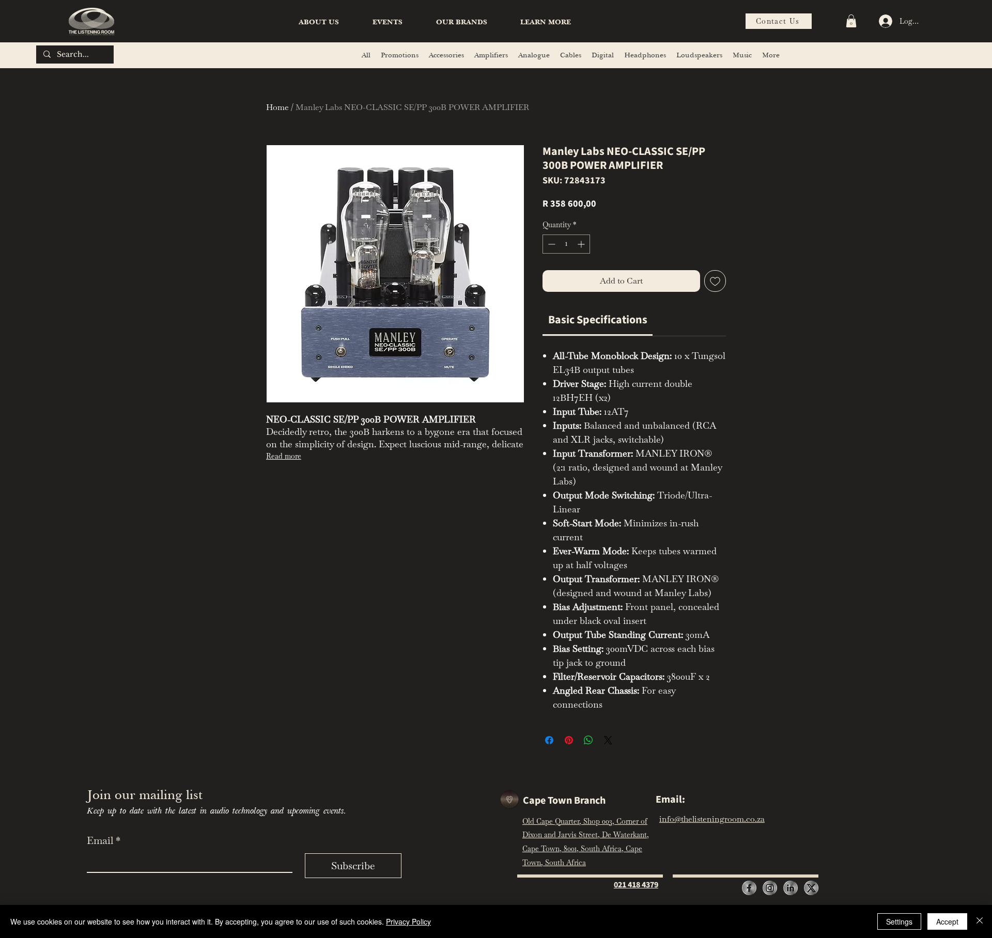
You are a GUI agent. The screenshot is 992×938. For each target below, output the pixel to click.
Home (277, 107)
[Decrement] (550, 244)
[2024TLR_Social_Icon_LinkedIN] (790, 888)
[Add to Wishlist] (715, 281)
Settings (899, 921)
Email (103, 840)
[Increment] (582, 244)
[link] (597, 319)
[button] (545, 22)
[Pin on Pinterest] (569, 740)
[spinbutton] (566, 244)
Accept (947, 921)
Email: (670, 799)
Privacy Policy (408, 921)
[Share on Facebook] (549, 740)
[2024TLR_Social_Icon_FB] (749, 888)
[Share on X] (608, 740)
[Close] (979, 921)
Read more (283, 456)
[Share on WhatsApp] (588, 740)
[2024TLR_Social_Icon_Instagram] (770, 888)
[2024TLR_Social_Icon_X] (811, 888)
